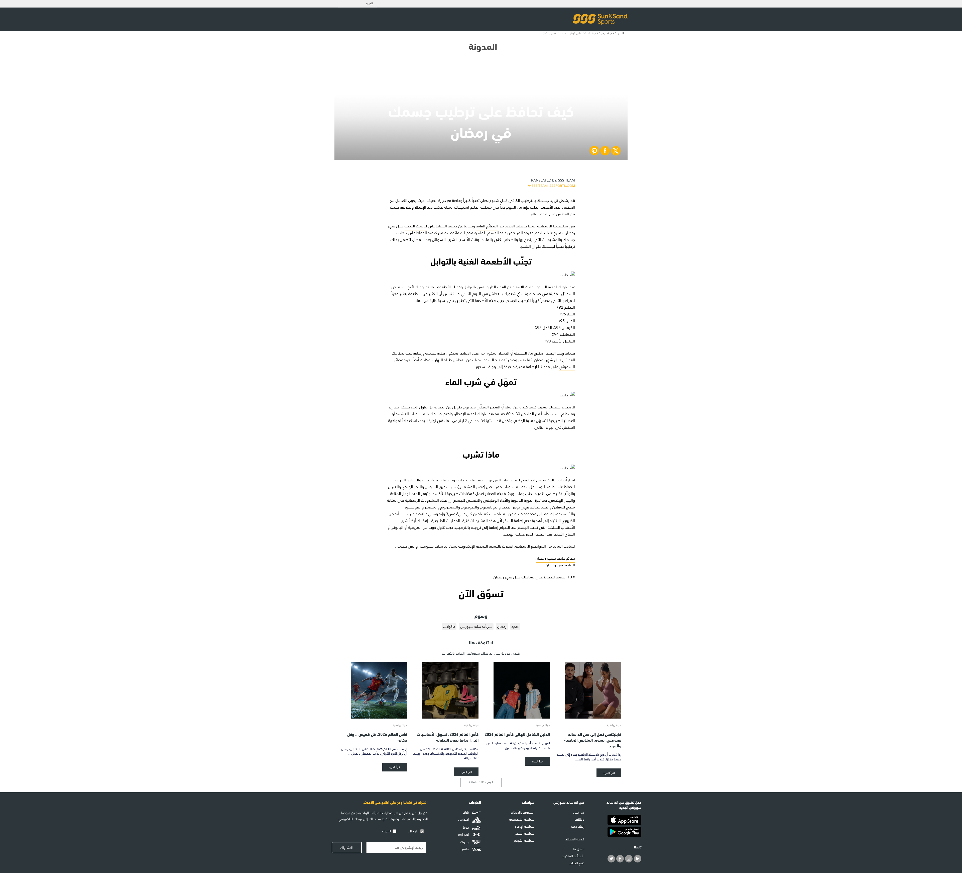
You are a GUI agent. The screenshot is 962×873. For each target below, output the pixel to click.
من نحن (578, 812)
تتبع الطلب (576, 862)
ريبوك (465, 841)
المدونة (619, 33)
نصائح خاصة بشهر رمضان (555, 558)
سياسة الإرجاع (524, 826)
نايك (466, 812)
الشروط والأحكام (522, 812)
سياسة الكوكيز (524, 840)
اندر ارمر (464, 834)
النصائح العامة (487, 226)
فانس (465, 848)
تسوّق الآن (481, 592)
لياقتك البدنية (416, 226)
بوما (466, 827)
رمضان (502, 626)
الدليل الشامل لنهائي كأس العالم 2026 (517, 734)
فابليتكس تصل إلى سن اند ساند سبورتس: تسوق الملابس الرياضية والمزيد (592, 739)
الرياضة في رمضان (560, 565)
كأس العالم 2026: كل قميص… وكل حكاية (377, 736)
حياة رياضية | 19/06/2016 (481, 93)
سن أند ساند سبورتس (476, 626)
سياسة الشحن (524, 833)
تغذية (515, 626)
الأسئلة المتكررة (573, 855)
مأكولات (449, 626)
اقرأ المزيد (609, 773)
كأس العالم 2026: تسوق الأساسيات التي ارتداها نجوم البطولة (447, 736)
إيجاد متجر (577, 826)
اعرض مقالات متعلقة (481, 782)
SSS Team (552, 182)
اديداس (464, 820)
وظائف (579, 819)
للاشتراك (346, 847)
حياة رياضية (605, 33)
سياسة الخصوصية (521, 819)
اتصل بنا (578, 848)
